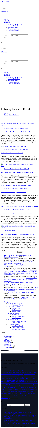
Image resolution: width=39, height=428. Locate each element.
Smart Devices (18, 389)
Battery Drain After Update (15, 370)
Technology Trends (9, 230)
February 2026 (8, 346)
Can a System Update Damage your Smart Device (13, 192)
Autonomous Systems (5, 370)
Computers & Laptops (18, 327)
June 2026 (7, 339)
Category (7, 22)
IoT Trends (35, 383)
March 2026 (7, 344)
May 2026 (7, 341)
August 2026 (8, 336)
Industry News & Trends (15, 24)
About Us (7, 21)
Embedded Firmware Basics (29, 374)
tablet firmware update (19, 395)
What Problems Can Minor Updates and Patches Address (20, 415)
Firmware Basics (9, 169)
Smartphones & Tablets (18, 329)
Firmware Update (18, 378)
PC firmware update (17, 385)
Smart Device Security (26, 389)
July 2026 (7, 337)
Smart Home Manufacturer (20, 391)
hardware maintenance (29, 381)
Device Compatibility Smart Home (12, 372)
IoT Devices (12, 383)
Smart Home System (8, 393)
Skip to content (5, 1)
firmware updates (15, 380)
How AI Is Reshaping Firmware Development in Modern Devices (17, 234)
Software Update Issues (31, 393)
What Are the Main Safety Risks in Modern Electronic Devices (16, 213)
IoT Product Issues (29, 383)
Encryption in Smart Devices (7, 376)
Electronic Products (7, 374)
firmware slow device (9, 378)
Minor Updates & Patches (19, 321)
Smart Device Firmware (27, 387)
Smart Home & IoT (25, 149)
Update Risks (23, 188)
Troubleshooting (16, 310)
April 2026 (7, 342)
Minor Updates (7, 385)
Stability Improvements (18, 316)
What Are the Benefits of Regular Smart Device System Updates (17, 132)
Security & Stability (13, 27)
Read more (20, 262)
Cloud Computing (25, 370)
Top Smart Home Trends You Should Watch (12, 153)
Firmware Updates (13, 29)
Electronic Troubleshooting (17, 374)
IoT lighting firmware (20, 383)
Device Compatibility (14, 30)
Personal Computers (26, 385)
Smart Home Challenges (9, 391)
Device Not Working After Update (27, 372)
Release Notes (16, 322)
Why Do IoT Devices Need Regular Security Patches (19, 292)
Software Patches (19, 393)
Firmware (15, 376)
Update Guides (24, 128)
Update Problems (14, 397)
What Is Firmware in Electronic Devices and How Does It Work (17, 172)
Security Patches (24, 209)
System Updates (4, 395)
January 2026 (8, 347)
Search (3, 250)
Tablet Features (11, 395)
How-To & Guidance (14, 26)
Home (6, 19)
